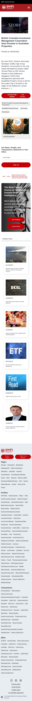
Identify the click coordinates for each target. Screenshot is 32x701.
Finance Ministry (6, 531)
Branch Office (19, 505)
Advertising (4, 471)
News (8, 477)
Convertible (4, 600)
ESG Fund (11, 603)
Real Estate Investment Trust (9, 566)
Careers (25, 481)
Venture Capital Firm (19, 579)
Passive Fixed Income (7, 616)
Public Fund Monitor (16, 468)
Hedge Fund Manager (22, 540)
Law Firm (26, 550)
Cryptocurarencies (22, 600)
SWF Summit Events (7, 2)
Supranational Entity (17, 576)
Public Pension (5, 563)
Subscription (10, 465)
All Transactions (5, 590)
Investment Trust (20, 547)
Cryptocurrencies (22, 644)
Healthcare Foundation (7, 540)
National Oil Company (18, 553)
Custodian (4, 647)
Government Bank (6, 537)
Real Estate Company (17, 563)
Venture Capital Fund (17, 632)
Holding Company (6, 544)
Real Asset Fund (5, 619)
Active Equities (16, 590)
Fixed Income (19, 603)
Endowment (4, 524)
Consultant (25, 597)
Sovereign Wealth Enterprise (9, 481)
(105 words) (16, 96)
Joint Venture (11, 550)
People (9, 560)
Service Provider (17, 622)
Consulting (12, 471)
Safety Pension (5, 569)
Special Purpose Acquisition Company (12, 629)
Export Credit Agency (15, 524)
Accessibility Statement (16, 692)
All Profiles (4, 495)
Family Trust (25, 527)
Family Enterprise (6, 527)
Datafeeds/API (5, 468)
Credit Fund (12, 600)
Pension (3, 560)
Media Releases (5, 484)
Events (3, 477)
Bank (26, 502)
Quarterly (19, 471)
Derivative (4, 603)
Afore (26, 495)
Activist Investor (13, 495)
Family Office (16, 527)
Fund (10, 534)
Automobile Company (17, 502)
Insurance (15, 544)
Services (3, 465)
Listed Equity (24, 610)
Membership (19, 465)
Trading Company (6, 579)
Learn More (18, 227)
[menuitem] (4, 465)
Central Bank (17, 515)
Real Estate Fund (6, 622)
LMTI (20, 481)
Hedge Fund (4, 606)
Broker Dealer (5, 508)
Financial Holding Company (20, 531)
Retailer (21, 566)
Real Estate (15, 619)
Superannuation (5, 576)
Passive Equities (13, 613)
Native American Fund (7, 556)
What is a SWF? (22, 477)
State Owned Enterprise (22, 572)
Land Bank (19, 550)
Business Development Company (10, 511)
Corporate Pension (6, 518)
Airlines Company (22, 498)
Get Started (18, 220)
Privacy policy (15, 684)
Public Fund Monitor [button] (23, 456)
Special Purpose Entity (7, 572)
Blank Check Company (7, 505)
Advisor (21, 495)
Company (25, 515)
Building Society (15, 508)
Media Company (5, 553)
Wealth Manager (6, 582)
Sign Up (16, 165)
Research (14, 477)
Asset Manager (5, 502)
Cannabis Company (6, 515)
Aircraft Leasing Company (8, 498)
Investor (3, 550)
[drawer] (29, 7)
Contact (14, 484)
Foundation (4, 534)
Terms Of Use (16, 687)
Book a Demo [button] (7, 456)
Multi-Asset (4, 613)
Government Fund (18, 537)
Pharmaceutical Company (20, 560)
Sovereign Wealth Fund (18, 569)
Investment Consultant (7, 547)
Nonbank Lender (20, 556)
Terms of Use (21, 484)
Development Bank (20, 521)
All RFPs (3, 640)
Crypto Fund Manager (7, 521)
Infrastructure (13, 606)
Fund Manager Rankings (18, 474)
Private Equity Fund (20, 616)
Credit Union (17, 518)
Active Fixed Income (7, 594)
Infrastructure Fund (6, 610)
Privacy (3, 487)
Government (17, 534)
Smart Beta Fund (6, 626)
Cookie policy (16, 690)
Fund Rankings (5, 474)
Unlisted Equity (5, 632)
